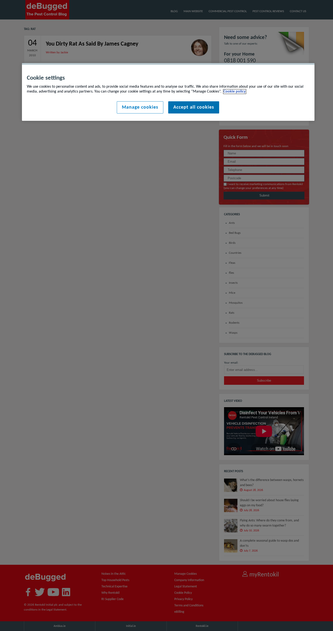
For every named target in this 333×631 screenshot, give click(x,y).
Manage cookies (140, 107)
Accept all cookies (193, 107)
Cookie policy (235, 92)
